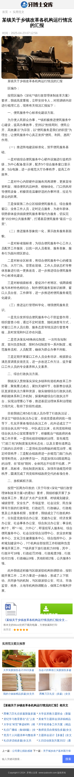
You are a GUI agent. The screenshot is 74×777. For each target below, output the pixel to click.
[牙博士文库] (37, 4)
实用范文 (18, 11)
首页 (5, 11)
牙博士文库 (32, 772)
